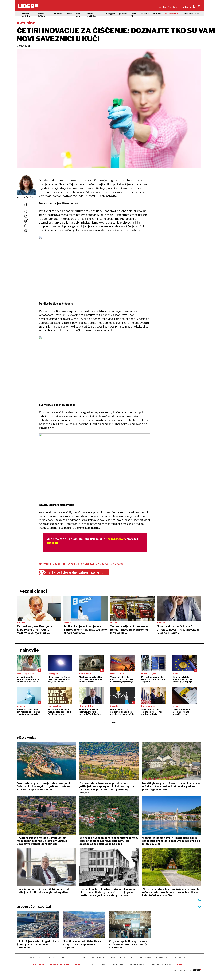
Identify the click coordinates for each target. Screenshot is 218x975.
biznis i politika (26, 14)
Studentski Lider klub (163, 957)
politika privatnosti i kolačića (160, 964)
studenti (157, 13)
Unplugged (112, 957)
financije (58, 13)
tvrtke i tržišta (42, 14)
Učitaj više (109, 722)
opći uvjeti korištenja (136, 964)
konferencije (171, 13)
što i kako (78, 14)
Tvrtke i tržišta (50, 957)
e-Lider (162, 7)
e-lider (78, 964)
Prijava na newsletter (59, 964)
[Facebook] (26, 205)
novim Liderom (115, 539)
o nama (90, 964)
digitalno (52, 542)
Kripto (73, 957)
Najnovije (29, 650)
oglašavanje (118, 964)
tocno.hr (181, 964)
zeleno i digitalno (91, 14)
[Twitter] (26, 211)
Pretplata (172, 7)
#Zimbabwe (88, 564)
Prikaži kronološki (191, 13)
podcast (123, 13)
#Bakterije (59, 564)
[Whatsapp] (26, 226)
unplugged (110, 13)
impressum (103, 964)
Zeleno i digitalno (97, 957)
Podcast (123, 957)
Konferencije (180, 957)
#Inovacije (45, 564)
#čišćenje (73, 564)
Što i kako (82, 957)
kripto (69, 13)
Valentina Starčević (26, 197)
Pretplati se (38, 964)
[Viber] (26, 231)
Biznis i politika (35, 957)
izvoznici (145, 13)
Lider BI (133, 14)
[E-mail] (26, 221)
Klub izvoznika (145, 957)
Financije (62, 957)
